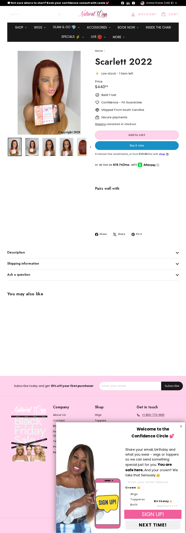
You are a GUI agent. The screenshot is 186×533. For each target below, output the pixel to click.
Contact (59, 420)
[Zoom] (49, 93)
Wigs (98, 415)
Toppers (100, 420)
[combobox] (35, 14)
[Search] (59, 14)
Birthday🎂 (163, 501)
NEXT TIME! (153, 525)
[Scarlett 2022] (136, 211)
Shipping (100, 124)
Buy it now (137, 145)
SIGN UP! (153, 514)
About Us (59, 415)
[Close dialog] (181, 426)
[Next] (88, 146)
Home (99, 51)
